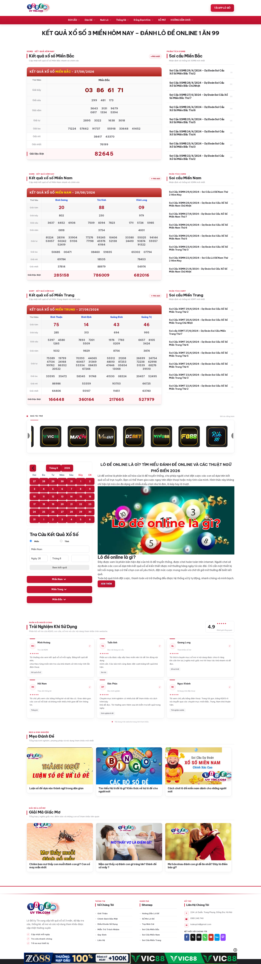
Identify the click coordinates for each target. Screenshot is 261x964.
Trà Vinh (101, 200)
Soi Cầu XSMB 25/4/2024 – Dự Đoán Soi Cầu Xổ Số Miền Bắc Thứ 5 (196, 121)
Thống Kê (121, 20)
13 (62, 496)
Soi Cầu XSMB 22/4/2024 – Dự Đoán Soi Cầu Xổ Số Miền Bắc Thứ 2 (196, 157)
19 (53, 504)
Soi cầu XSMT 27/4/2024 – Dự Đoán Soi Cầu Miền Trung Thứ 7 (197, 332)
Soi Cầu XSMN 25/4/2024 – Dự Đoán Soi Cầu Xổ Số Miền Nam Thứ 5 (198, 237)
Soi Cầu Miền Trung (151, 940)
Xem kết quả (59, 567)
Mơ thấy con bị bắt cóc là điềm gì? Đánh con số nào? (187, 866)
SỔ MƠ (162, 20)
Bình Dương (61, 200)
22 (80, 504)
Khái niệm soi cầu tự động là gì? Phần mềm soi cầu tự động (89, 790)
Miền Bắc (57, 599)
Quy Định (102, 935)
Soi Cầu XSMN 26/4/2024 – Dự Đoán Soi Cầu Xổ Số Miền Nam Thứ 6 (198, 226)
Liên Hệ (101, 940)
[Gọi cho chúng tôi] (205, 937)
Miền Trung (57, 589)
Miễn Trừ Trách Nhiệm (108, 929)
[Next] (224, 762)
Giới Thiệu (102, 913)
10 (34, 496)
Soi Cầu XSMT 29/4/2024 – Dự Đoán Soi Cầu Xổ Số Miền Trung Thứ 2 (198, 310)
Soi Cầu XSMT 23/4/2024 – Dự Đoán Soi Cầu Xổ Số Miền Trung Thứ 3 (198, 376)
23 (89, 504)
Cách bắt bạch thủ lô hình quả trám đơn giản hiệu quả (229, 790)
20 (62, 504)
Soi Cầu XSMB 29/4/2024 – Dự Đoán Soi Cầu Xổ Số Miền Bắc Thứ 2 (196, 72)
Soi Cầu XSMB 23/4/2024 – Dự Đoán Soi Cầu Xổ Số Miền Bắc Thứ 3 (196, 145)
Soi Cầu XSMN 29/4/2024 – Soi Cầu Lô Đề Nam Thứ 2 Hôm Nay (198, 193)
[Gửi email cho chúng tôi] (199, 937)
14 (71, 496)
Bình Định (86, 317)
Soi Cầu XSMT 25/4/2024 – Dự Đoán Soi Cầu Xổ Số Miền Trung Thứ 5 (198, 354)
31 (71, 481)
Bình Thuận (56, 317)
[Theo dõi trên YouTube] (211, 937)
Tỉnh (66, 541)
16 (90, 496)
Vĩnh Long (141, 200)
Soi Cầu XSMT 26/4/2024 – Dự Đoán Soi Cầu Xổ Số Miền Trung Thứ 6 (198, 343)
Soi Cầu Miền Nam (151, 935)
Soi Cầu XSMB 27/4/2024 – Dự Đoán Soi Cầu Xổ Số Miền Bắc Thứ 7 (198, 96)
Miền (36, 541)
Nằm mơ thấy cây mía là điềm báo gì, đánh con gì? (117, 866)
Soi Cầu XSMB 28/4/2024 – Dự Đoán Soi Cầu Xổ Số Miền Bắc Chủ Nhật (196, 84)
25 (43, 512)
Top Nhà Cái (148, 924)
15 (81, 496)
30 (62, 481)
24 (34, 512)
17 (34, 504)
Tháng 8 (53, 468)
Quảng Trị (146, 317)
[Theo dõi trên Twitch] (223, 937)
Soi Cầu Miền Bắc (150, 929)
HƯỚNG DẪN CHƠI (180, 20)
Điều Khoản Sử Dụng (107, 924)
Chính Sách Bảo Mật (107, 919)
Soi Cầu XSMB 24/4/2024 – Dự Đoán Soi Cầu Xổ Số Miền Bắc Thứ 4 (196, 133)
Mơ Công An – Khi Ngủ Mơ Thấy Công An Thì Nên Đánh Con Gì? (49, 866)
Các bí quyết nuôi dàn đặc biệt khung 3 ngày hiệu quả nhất (159, 790)
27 (34, 481)
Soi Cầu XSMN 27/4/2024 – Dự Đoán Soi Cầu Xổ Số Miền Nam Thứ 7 (198, 215)
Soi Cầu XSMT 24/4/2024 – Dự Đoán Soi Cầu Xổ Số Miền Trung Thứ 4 (198, 365)
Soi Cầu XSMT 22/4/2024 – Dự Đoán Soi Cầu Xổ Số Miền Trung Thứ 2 (198, 387)
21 (71, 504)
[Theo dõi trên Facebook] (186, 937)
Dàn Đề (88, 20)
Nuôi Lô (104, 20)
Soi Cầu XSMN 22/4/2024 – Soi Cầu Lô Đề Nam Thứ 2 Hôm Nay (198, 259)
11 (44, 496)
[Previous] (34, 762)
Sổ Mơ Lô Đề (148, 919)
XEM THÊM (106, 583)
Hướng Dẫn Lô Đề (150, 913)
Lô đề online (105, 475)
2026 (67, 468)
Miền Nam (57, 579)
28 (43, 481)
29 (52, 481)
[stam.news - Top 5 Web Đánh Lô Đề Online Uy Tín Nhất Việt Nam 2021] (38, 7)
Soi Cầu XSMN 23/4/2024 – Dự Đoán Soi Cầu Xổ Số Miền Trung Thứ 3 (198, 248)
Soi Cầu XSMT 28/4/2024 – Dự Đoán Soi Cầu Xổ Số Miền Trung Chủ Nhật (198, 321)
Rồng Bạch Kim (142, 20)
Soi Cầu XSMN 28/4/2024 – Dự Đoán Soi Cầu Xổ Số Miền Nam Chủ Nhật (198, 204)
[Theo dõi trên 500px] (217, 937)
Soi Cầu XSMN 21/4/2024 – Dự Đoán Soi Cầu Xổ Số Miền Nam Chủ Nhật (198, 270)
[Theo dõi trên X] (192, 937)
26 (52, 512)
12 (53, 496)
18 (44, 504)
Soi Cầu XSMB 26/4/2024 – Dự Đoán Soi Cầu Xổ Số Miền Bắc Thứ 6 (196, 109)
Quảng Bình (116, 317)
